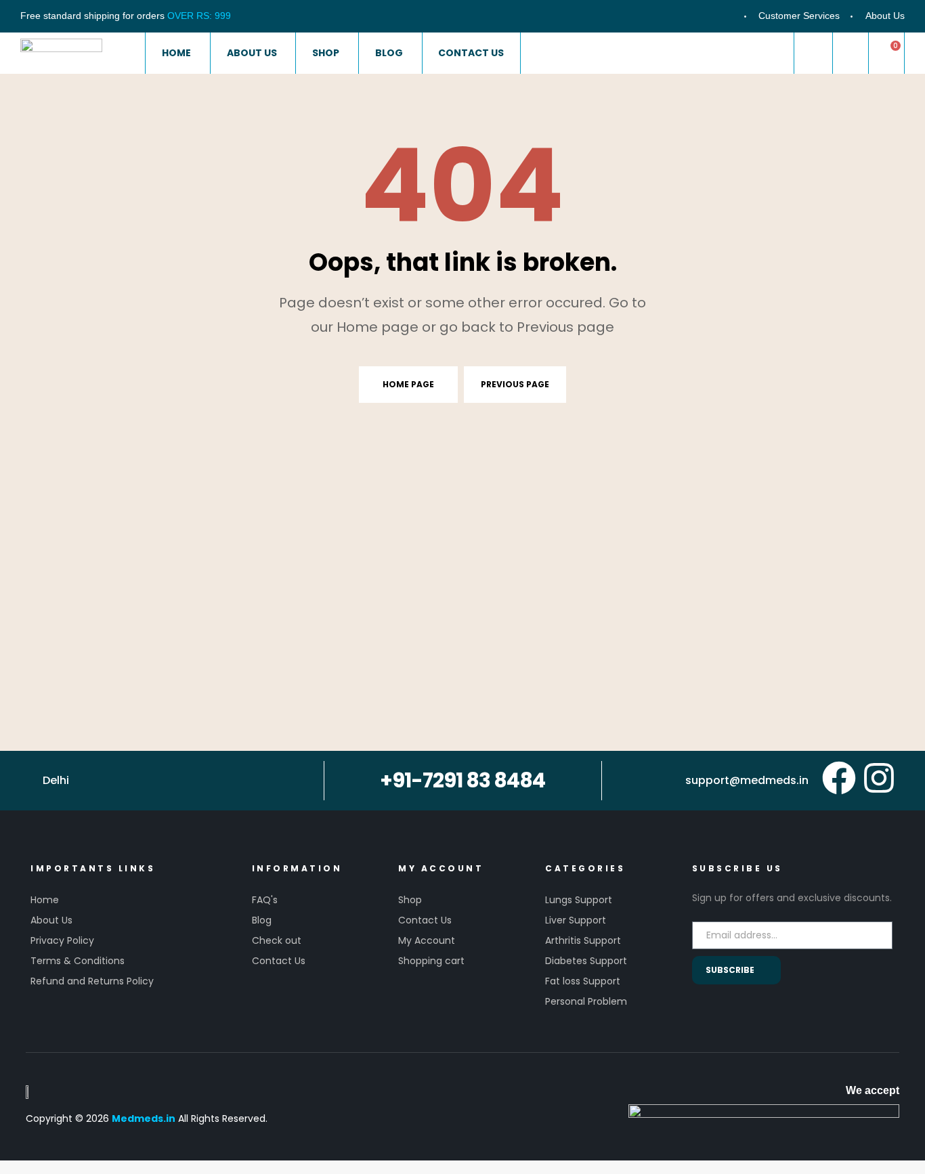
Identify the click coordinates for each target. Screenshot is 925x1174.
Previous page (515, 384)
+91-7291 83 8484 (462, 780)
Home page (408, 384)
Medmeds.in (143, 1118)
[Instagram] (879, 778)
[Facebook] (839, 778)
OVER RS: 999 (199, 15)
